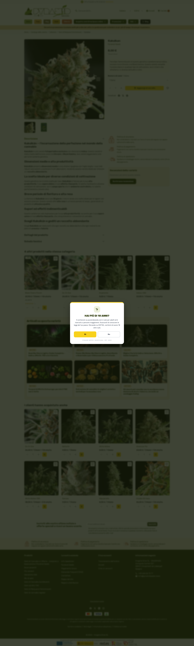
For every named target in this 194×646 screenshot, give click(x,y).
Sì (85, 334)
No (109, 334)
